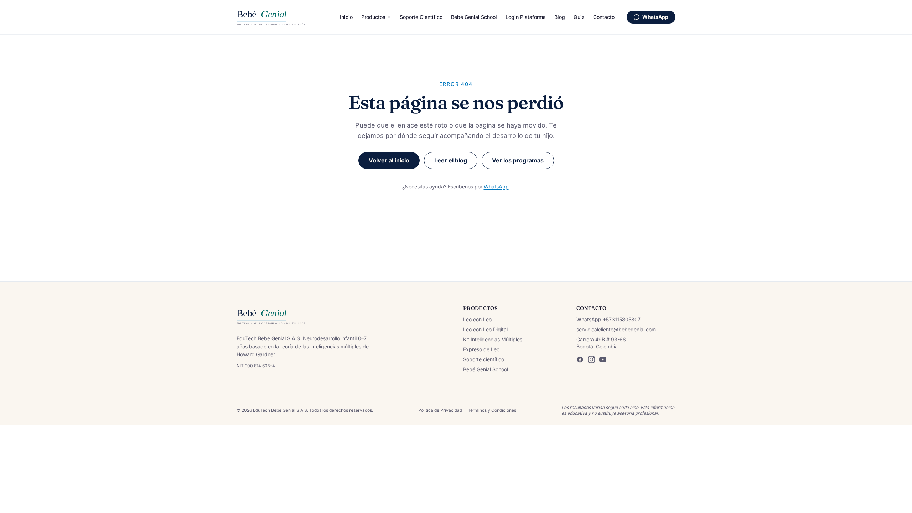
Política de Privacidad (440, 410)
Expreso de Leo (481, 349)
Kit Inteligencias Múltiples (492, 339)
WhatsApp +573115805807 (608, 319)
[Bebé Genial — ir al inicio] (282, 17)
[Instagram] (591, 359)
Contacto (604, 17)
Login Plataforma (526, 17)
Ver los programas (518, 160)
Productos (373, 17)
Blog (559, 17)
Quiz (579, 17)
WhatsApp (655, 17)
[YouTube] (602, 359)
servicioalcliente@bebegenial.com (616, 329)
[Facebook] (580, 359)
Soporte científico (483, 359)
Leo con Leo (477, 319)
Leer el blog (450, 160)
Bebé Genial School (474, 17)
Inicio (346, 17)
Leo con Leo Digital (485, 329)
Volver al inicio (389, 160)
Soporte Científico (421, 17)
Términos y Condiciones (492, 410)
